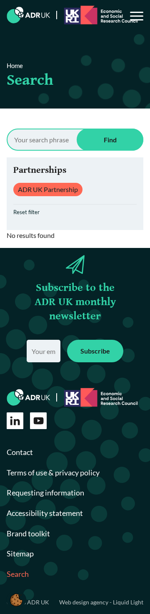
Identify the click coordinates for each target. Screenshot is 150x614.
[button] (16, 599)
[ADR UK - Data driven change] (28, 15)
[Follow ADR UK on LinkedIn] (15, 420)
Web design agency (84, 602)
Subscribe (95, 351)
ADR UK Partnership (48, 189)
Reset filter (26, 212)
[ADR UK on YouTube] (38, 420)
